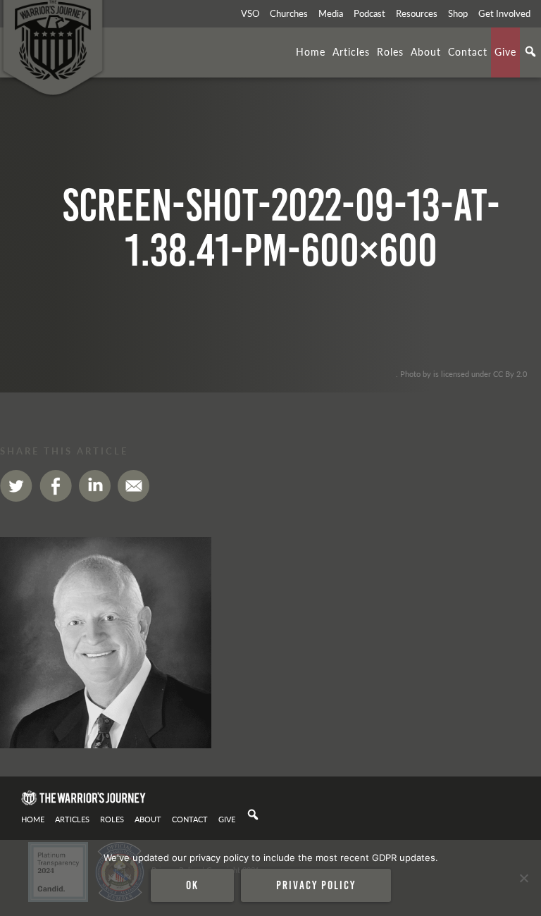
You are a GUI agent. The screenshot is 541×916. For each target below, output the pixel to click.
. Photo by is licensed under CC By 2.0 (461, 373)
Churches (289, 13)
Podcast (369, 13)
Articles (351, 51)
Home (310, 51)
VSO (250, 13)
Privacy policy (316, 885)
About (426, 51)
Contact (467, 51)
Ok (192, 885)
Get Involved (504, 13)
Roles (390, 51)
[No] (523, 878)
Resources (416, 13)
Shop (458, 13)
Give (505, 51)
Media (330, 13)
